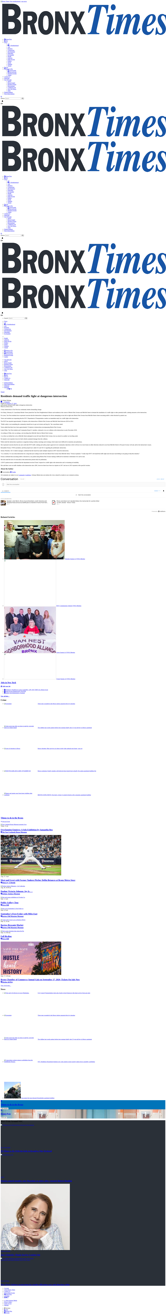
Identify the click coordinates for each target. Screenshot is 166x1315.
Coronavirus (11, 50)
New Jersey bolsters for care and (35, 1284)
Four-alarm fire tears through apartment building (37, 1098)
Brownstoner (11, 86)
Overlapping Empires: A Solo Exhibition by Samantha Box (27, 831)
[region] (83, 495)
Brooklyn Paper (12, 84)
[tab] (5, 491)
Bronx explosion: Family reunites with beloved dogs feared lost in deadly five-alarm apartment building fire (67, 771)
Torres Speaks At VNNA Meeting (65, 652)
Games (9, 75)
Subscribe (7, 78)
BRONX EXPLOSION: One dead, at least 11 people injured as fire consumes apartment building (64, 795)
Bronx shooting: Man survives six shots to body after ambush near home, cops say (60, 748)
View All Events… (6, 985)
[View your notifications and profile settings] (2, 101)
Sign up (162, 479)
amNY (9, 81)
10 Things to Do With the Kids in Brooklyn (26, 1151)
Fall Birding (6, 937)
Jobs (6, 41)
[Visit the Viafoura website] (161, 511)
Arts (9, 47)
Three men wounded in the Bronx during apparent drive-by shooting (56, 703)
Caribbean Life (12, 87)
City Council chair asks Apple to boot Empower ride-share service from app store (64, 993)
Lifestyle (10, 58)
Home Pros (9, 1311)
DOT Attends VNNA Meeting (68, 605)
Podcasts (6, 387)
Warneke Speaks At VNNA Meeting (75, 559)
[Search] (1, 97)
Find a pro (3, 1117)
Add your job (6, 686)
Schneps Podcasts (5, 1251)
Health (9, 56)
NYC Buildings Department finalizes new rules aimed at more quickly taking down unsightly (66, 1061)
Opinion (10, 64)
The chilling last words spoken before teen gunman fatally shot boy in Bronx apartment (65, 727)
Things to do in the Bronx (12, 818)
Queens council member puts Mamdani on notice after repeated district (36, 1181)
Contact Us (7, 76)
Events (7, 1313)
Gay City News (12, 89)
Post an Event (12, 72)
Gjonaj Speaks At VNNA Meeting (65, 679)
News (5, 42)
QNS (9, 90)
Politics (10, 61)
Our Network (7, 80)
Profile (14, 472)
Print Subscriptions (9, 94)
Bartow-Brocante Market (12, 926)
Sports (9, 62)
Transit (9, 66)
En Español (11, 55)
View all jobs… (5, 696)
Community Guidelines (24, 475)
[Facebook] (4, 1297)
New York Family (5, 1147)
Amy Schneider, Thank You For (20, 1255)
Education (10, 53)
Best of (6, 67)
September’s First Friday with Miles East (19, 915)
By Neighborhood (14, 45)
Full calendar (4, 1108)
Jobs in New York (8, 682)
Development (11, 52)
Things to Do (9, 69)
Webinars (6, 386)
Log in (158, 479)
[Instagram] (11, 389)
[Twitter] (9, 389)
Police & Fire (11, 59)
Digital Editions (8, 92)
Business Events (12, 73)
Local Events (12, 70)
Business (10, 48)
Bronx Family (11, 83)
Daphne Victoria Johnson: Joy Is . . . (17, 892)
